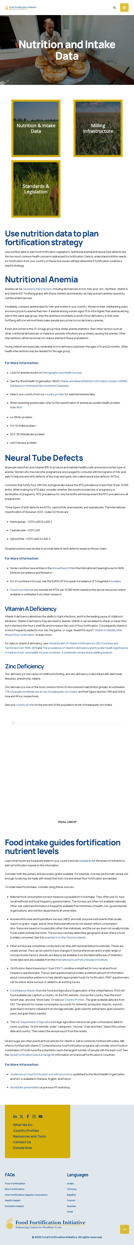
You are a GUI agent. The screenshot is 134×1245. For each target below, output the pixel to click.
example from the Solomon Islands (65, 937)
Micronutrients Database (54, 386)
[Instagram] (34, 1117)
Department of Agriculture (36, 1022)
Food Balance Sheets (23, 990)
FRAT (59, 968)
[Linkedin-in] (15, 1117)
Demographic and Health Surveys (62, 372)
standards (85, 861)
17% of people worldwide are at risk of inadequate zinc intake (41, 691)
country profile (25, 705)
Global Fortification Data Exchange (30, 1055)
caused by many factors (37, 289)
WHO (19, 407)
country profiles (54, 394)
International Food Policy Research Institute (82, 960)
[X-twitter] (21, 1117)
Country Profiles (74, 1000)
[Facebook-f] (28, 1117)
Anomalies (115, 581)
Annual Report (60, 568)
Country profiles (20, 590)
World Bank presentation (25, 1087)
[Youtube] (40, 1117)
